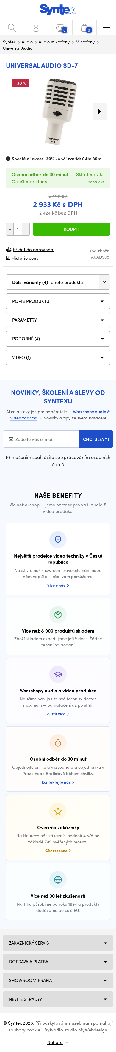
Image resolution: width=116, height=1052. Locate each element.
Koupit (71, 229)
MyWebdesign (92, 1029)
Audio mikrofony (54, 42)
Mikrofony (85, 42)
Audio (27, 42)
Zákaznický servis (29, 943)
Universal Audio (17, 48)
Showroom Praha (30, 980)
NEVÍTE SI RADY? (25, 999)
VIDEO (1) (21, 357)
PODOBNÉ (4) (26, 338)
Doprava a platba (28, 961)
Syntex (9, 42)
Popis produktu (30, 301)
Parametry (24, 320)
